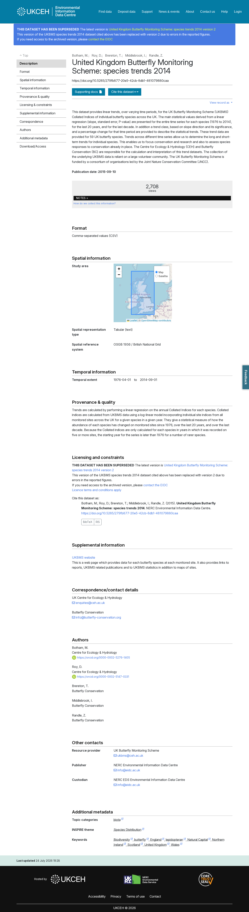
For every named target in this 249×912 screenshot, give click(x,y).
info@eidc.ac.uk (128, 770)
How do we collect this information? (95, 203)
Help (224, 11)
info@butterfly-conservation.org (98, 617)
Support (147, 11)
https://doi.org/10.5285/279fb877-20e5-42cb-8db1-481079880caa (129, 513)
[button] (119, 269)
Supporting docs (87, 92)
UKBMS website (83, 557)
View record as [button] (220, 102)
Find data (105, 11)
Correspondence (31, 122)
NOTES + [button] (82, 198)
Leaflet (133, 320)
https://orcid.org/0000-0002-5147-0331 (102, 676)
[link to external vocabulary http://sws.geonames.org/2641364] (125, 844)
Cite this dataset (122, 92)
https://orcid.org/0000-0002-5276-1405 (103, 657)
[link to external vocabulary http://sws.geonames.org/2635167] (168, 844)
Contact (155, 896)
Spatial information (33, 80)
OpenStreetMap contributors (156, 320)
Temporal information (35, 88)
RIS (98, 522)
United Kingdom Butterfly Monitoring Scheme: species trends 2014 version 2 (162, 29)
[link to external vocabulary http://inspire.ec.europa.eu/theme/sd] (143, 829)
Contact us (207, 11)
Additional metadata (34, 138)
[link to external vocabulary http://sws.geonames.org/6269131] (163, 839)
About (190, 11)
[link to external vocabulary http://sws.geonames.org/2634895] (181, 844)
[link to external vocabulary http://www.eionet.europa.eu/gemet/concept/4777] (185, 839)
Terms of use (135, 896)
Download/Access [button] (33, 146)
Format (25, 72)
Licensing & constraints (36, 105)
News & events (169, 11)
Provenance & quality (35, 97)
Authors (25, 130)
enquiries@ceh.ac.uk (90, 603)
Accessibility (97, 896)
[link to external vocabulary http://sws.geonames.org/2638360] (142, 844)
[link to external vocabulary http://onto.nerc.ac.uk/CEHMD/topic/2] (132, 839)
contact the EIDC (100, 39)
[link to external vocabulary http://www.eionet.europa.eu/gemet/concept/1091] (148, 839)
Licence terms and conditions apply (96, 490)
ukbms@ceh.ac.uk (130, 755)
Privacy (115, 896)
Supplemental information (37, 113)
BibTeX (87, 522)
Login (238, 11)
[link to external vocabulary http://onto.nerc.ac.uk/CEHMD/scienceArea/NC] (209, 839)
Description (29, 63)
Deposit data (126, 11)
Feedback (245, 377)
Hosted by (41, 879)
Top (25, 55)
